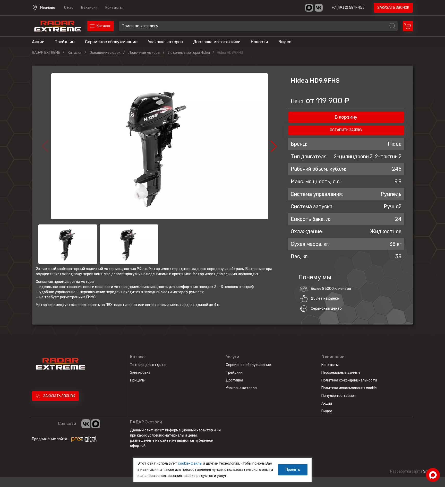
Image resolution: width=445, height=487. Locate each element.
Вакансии (89, 7)
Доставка (234, 380)
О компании (333, 356)
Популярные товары (338, 396)
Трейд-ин (65, 41)
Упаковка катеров (165, 41)
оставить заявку (346, 130)
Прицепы (138, 380)
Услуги (232, 356)
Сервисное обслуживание (111, 41)
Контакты (114, 7)
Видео (284, 41)
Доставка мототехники (217, 41)
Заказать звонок (393, 7)
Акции (38, 41)
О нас (68, 7)
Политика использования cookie (349, 388)
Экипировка (140, 372)
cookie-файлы (190, 463)
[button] (273, 146)
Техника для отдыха (148, 365)
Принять (293, 469)
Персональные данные (341, 372)
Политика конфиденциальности (349, 380)
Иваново (47, 7)
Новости (259, 41)
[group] (159, 146)
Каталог (138, 356)
